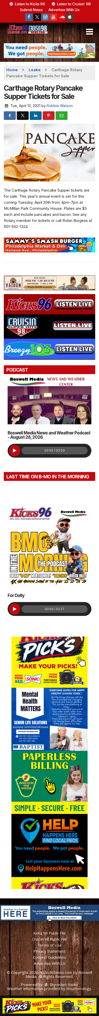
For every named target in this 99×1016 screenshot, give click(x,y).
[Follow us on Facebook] (29, 17)
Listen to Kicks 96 (29, 4)
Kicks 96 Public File (49, 932)
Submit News (31, 9)
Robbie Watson (60, 105)
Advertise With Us (63, 9)
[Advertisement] (49, 50)
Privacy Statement (50, 951)
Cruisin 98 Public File (49, 939)
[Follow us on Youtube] (53, 17)
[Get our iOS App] (69, 17)
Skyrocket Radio (63, 984)
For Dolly (16, 595)
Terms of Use (49, 945)
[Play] (14, 450)
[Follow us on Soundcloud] (61, 17)
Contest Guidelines (49, 957)
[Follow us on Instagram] (45, 17)
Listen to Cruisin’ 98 (73, 4)
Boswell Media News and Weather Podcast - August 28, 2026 (49, 435)
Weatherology (78, 988)
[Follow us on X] (37, 17)
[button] (89, 32)
